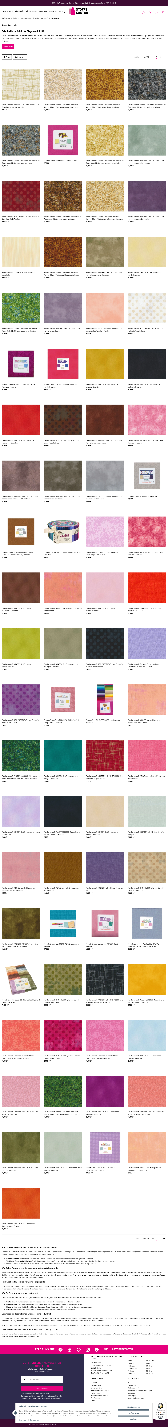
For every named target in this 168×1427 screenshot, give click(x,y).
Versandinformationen (136, 1398)
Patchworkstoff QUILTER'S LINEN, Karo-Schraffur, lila (104, 889)
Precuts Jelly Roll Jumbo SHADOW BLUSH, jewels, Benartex (62, 553)
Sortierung (19, 57)
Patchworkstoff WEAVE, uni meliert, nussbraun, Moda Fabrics (61, 889)
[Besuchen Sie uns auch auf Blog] (106, 1350)
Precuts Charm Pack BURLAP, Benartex (142, 496)
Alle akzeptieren (133, 1407)
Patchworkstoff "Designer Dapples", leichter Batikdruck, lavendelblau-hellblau (144, 665)
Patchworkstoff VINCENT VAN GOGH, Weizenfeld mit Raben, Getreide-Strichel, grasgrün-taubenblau (21, 329)
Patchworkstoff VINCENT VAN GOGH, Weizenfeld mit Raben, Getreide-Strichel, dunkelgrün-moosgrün (21, 777)
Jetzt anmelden (42, 1388)
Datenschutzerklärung (28, 1396)
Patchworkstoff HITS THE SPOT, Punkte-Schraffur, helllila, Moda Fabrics (20, 721)
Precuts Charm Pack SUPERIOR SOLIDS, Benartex (62, 161)
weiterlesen (8, 46)
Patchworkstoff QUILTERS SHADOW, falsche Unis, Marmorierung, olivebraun (62, 497)
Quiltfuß (40, 1277)
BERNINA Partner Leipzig (100, 1390)
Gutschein (94, 1383)
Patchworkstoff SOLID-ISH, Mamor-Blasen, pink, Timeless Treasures (145, 553)
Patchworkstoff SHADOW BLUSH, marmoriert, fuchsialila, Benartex (103, 1113)
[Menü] (164, 1403)
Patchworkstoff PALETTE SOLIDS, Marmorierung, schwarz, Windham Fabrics (62, 833)
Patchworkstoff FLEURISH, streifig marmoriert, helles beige (19, 273)
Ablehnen (133, 1419)
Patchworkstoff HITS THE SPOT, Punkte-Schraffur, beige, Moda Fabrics (146, 889)
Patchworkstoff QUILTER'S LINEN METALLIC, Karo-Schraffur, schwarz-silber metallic (105, 1001)
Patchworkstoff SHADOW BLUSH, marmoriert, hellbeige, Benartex (103, 833)
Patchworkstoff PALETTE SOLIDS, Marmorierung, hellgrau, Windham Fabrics (104, 497)
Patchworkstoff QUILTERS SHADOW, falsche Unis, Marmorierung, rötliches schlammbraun (20, 497)
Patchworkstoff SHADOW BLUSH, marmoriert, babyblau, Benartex (145, 1057)
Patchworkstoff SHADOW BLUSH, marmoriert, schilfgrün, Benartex (61, 665)
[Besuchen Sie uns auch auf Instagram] (88, 1350)
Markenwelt (95, 1393)
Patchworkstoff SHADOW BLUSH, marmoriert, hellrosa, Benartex (103, 609)
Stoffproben (95, 1398)
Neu (4, 11)
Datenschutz (34, 1420)
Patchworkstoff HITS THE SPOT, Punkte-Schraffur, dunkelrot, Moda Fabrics (20, 217)
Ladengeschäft (96, 1385)
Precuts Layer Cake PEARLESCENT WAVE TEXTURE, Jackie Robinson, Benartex (143, 945)
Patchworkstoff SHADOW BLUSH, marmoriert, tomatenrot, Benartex (19, 441)
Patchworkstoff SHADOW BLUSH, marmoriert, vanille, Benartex (145, 273)
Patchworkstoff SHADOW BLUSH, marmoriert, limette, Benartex (19, 665)
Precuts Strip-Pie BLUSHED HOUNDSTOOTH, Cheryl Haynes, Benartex (21, 1001)
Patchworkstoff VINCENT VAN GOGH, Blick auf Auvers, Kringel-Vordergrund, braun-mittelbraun (61, 273)
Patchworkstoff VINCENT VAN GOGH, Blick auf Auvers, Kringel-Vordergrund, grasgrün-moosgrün (62, 1113)
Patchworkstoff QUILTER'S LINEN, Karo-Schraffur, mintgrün (146, 833)
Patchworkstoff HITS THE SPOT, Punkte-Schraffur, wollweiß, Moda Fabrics (146, 329)
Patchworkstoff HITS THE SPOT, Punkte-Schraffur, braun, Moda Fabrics (62, 441)
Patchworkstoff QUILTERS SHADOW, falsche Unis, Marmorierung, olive (20, 1169)
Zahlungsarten (133, 1396)
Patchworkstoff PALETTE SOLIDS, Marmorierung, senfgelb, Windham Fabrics (146, 1001)
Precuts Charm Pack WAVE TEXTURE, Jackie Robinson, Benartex (18, 385)
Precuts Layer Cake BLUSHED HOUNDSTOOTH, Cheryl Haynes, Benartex (103, 1169)
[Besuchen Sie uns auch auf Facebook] (60, 1350)
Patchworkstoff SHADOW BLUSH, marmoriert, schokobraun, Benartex (19, 609)
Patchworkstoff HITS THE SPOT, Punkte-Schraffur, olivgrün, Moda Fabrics (62, 1001)
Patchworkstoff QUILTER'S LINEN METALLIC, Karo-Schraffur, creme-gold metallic (21, 106)
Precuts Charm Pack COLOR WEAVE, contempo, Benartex (61, 945)
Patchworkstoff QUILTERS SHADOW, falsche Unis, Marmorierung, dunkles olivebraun (20, 945)
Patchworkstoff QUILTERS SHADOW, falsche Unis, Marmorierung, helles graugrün (146, 162)
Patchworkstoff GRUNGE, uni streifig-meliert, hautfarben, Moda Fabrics (144, 1169)
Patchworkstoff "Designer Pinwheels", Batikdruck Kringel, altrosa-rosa (20, 1113)
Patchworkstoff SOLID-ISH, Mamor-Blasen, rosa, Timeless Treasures (145, 441)
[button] (143, 13)
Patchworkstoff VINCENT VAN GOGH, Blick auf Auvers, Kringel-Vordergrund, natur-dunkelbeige (61, 106)
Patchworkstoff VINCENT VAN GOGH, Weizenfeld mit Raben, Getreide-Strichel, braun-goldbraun (63, 217)
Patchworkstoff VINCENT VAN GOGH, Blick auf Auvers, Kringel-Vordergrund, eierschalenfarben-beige (103, 217)
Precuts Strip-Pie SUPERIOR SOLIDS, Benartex (103, 720)
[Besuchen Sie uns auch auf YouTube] (69, 1350)
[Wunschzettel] (156, 13)
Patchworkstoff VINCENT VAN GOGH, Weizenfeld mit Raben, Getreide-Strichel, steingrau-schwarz (147, 106)
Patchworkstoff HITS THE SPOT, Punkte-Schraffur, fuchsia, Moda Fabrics (62, 1057)
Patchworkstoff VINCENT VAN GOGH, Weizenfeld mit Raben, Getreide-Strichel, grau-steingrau (21, 162)
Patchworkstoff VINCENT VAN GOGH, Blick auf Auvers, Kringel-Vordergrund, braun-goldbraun (103, 106)
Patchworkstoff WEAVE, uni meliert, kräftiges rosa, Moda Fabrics (146, 777)
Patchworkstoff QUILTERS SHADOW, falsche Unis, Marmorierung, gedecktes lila (146, 217)
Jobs (93, 1401)
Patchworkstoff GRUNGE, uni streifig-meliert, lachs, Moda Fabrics (63, 609)
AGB (129, 1383)
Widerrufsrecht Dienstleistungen (140, 1390)
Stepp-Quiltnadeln (14, 1277)
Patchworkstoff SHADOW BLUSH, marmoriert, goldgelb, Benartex (103, 385)
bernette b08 (31, 1275)
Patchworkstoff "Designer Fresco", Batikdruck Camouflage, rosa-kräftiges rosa (102, 1057)
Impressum (23, 1420)
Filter (7, 57)
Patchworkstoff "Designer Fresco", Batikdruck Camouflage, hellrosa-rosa (102, 553)
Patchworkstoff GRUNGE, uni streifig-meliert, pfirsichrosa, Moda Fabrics (144, 721)
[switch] (160, 1417)
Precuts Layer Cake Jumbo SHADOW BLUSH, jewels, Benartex (60, 385)
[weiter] (164, 57)
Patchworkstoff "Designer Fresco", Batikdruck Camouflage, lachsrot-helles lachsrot (18, 1057)
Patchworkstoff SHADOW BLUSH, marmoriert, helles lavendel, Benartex (21, 833)
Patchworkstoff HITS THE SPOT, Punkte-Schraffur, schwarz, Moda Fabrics (104, 665)
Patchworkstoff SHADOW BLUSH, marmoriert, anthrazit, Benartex (145, 385)
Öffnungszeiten (96, 1388)
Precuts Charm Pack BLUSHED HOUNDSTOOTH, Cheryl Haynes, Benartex (61, 721)
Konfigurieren (133, 1413)
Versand (54, 1424)
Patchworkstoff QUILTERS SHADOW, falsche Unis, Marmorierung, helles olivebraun (104, 273)
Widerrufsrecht (133, 1388)
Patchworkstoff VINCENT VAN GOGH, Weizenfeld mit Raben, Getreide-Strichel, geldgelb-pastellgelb (105, 162)
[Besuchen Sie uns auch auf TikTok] (97, 1350)
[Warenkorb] (163, 13)
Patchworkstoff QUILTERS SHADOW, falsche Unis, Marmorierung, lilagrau (62, 329)
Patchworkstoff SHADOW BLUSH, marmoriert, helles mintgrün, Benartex (63, 1169)
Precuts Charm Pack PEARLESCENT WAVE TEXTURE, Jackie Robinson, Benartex (17, 553)
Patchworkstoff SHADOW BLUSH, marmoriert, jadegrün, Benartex (61, 777)
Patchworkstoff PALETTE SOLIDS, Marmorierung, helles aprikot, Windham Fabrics (104, 329)
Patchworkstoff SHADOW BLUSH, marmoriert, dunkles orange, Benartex (19, 1225)
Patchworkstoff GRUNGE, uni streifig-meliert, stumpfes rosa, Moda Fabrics (18, 889)
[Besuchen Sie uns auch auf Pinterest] (78, 1350)
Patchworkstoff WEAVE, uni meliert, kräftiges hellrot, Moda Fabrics (144, 609)
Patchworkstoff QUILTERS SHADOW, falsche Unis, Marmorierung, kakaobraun (104, 441)
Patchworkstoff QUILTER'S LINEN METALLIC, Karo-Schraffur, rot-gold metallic (105, 777)
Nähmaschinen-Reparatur (100, 1396)
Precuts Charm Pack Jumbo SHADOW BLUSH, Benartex (103, 945)
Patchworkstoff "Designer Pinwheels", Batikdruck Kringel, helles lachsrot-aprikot (146, 1113)
